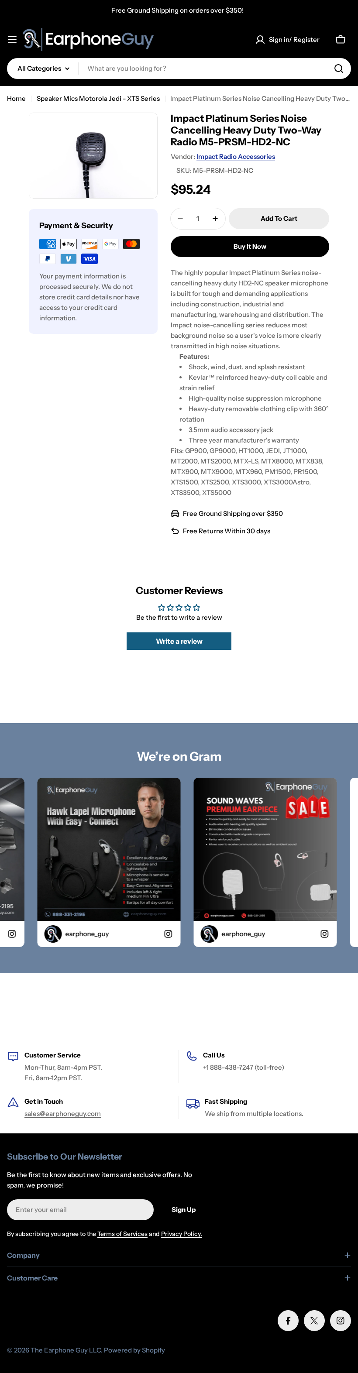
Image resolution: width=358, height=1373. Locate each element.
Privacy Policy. (181, 1234)
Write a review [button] (179, 641)
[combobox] (179, 68)
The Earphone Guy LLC (66, 1350)
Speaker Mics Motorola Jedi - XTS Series (98, 98)
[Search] (339, 68)
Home (16, 98)
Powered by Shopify (134, 1350)
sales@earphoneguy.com (62, 1113)
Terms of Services (122, 1234)
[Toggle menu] (12, 39)
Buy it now (250, 246)
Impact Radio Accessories (235, 156)
